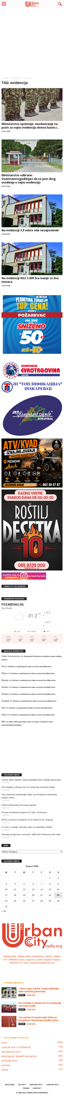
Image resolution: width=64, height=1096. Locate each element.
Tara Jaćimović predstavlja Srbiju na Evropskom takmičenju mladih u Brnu (29, 796)
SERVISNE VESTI (9, 1061)
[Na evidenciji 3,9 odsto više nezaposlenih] (32, 210)
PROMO (26, 1088)
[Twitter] (35, 969)
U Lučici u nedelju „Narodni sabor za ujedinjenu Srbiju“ (27, 827)
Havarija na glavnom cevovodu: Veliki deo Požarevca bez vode (30, 834)
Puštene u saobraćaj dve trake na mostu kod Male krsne (30, 666)
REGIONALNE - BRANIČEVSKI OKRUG (19, 1056)
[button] (59, 4)
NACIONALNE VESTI (10, 1052)
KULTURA (5, 1065)
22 (50, 895)
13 (33, 889)
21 (41, 895)
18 (15, 895)
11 (15, 889)
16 (58, 889)
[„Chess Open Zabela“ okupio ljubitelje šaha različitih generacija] (8, 992)
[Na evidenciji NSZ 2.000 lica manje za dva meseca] (32, 258)
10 (6, 889)
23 (58, 895)
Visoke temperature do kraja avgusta (18, 805)
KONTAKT (37, 1088)
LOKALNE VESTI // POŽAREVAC (16, 1047)
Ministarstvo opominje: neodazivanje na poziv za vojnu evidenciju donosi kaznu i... (30, 125)
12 (24, 889)
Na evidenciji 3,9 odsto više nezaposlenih (30, 230)
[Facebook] (23, 969)
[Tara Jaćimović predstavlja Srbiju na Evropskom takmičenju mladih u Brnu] (8, 1021)
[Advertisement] (32, 41)
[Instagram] (29, 969)
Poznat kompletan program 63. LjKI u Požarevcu (24, 812)
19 (24, 895)
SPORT (22, 995)
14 (41, 889)
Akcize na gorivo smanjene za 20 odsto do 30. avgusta (27, 819)
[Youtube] (41, 969)
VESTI (4, 1043)
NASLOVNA (9, 1084)
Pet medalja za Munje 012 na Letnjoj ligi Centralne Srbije (28, 787)
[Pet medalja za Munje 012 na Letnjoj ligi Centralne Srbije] (8, 1007)
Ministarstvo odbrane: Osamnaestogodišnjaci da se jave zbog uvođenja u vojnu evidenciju (28, 178)
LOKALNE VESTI (52, 1084)
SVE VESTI (22, 1084)
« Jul (3, 911)
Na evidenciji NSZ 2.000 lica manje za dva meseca (29, 280)
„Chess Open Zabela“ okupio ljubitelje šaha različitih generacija (31, 780)
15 (50, 889)
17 (6, 895)
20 (33, 895)
